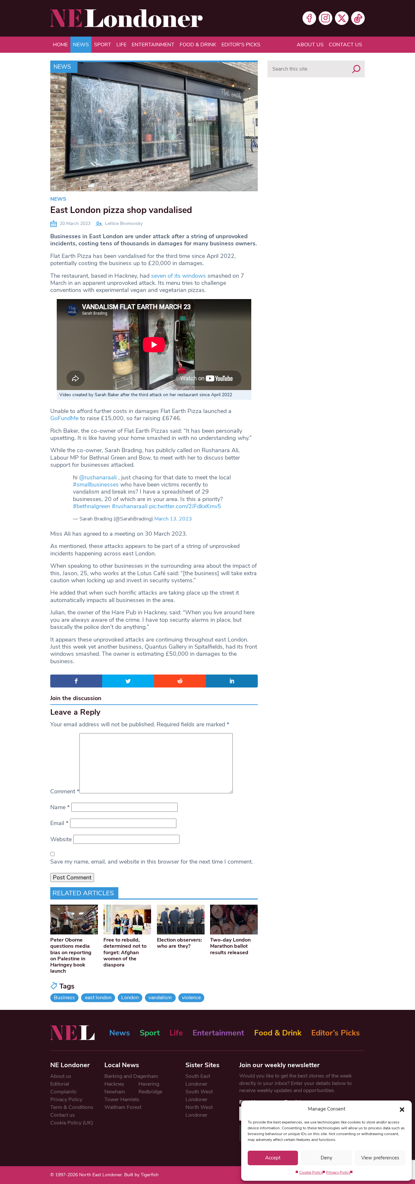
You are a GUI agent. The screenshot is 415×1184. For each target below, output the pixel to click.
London (130, 997)
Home (60, 44)
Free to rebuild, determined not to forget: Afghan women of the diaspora (125, 952)
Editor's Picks (240, 44)
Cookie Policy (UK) (71, 1122)
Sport (102, 44)
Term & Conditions (71, 1107)
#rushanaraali (130, 506)
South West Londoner (199, 1095)
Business (64, 997)
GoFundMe (64, 418)
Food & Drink (198, 44)
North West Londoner (199, 1111)
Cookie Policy (311, 1172)
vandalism (160, 997)
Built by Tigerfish (141, 1175)
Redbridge (150, 1091)
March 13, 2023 (173, 518)
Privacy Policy (338, 1172)
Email (59, 823)
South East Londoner (197, 1080)
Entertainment (153, 44)
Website (61, 839)
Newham (114, 1091)
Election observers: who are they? (179, 943)
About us (310, 44)
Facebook (309, 18)
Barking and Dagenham (131, 1076)
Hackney (114, 1084)
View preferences (380, 1158)
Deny (326, 1158)
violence (191, 997)
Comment (64, 791)
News (81, 44)
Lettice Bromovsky (124, 223)
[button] (402, 1109)
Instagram (325, 18)
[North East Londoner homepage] (126, 18)
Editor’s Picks (335, 1033)
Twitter (342, 18)
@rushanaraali (98, 477)
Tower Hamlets (121, 1099)
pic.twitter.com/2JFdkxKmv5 (185, 506)
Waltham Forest (122, 1107)
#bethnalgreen (91, 506)
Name (60, 807)
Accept (272, 1158)
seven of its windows (178, 276)
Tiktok (358, 18)
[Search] (356, 69)
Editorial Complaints (63, 1087)
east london (98, 997)
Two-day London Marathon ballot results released (230, 946)
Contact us (345, 44)
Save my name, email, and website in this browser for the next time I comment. (151, 861)
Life (121, 44)
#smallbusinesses (96, 484)
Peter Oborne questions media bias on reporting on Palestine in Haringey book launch (70, 955)
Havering (148, 1084)
